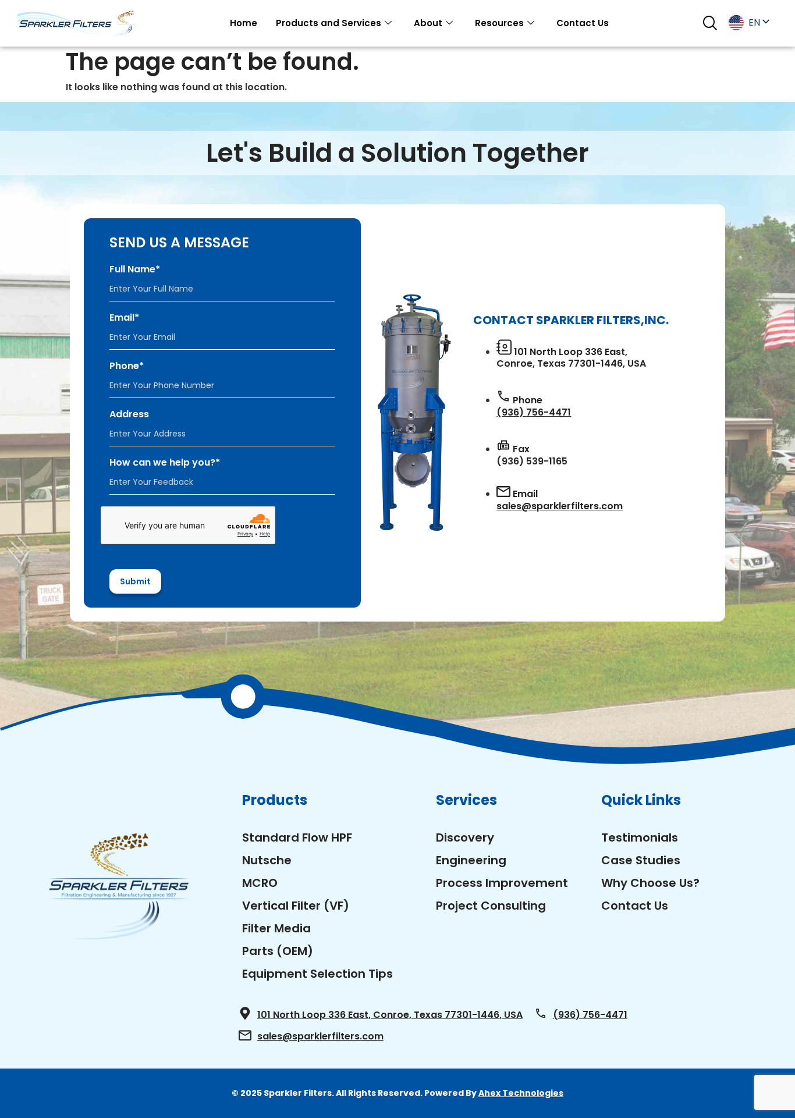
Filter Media (276, 928)
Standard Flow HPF (297, 837)
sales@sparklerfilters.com (559, 506)
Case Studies (640, 860)
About (428, 23)
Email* (124, 317)
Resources (499, 23)
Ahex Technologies (520, 1093)
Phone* (126, 366)
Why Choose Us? (650, 883)
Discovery (465, 837)
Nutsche (267, 860)
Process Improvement (502, 883)
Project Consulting (491, 905)
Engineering (471, 860)
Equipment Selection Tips (317, 974)
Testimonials (639, 837)
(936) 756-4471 (533, 412)
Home (243, 23)
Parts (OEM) (277, 951)
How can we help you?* (164, 462)
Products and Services (328, 23)
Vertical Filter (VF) (295, 905)
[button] (709, 23)
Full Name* (134, 269)
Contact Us (582, 23)
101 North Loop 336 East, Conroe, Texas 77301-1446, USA (390, 1014)
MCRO (260, 883)
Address (129, 414)
